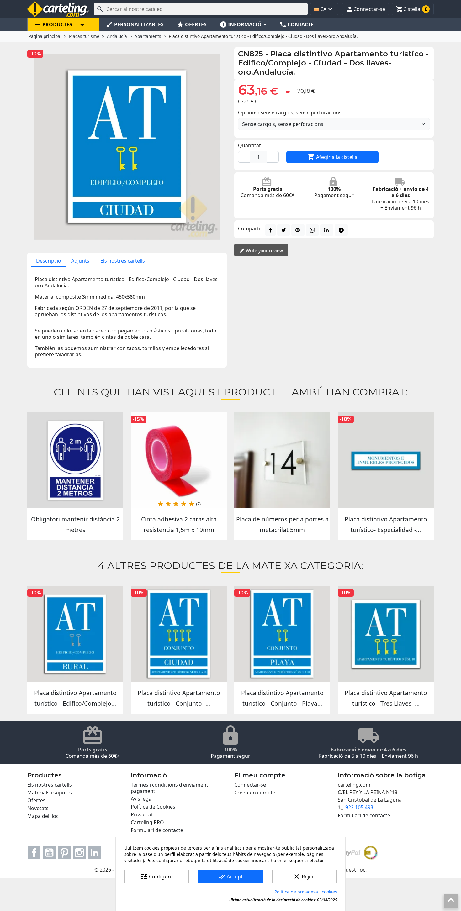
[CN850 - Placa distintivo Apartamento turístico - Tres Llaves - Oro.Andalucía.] (386, 634)
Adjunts (80, 260)
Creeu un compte (254, 792)
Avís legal (142, 798)
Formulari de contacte (157, 830)
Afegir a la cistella (332, 157)
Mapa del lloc (43, 816)
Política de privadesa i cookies (305, 892)
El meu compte (259, 775)
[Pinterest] (298, 230)
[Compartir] (270, 230)
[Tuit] (283, 230)
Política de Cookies (153, 806)
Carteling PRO (147, 822)
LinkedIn (94, 852)
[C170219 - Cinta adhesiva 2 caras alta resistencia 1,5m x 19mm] (179, 460)
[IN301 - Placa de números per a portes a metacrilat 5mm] (282, 460)
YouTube (49, 852)
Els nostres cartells (122, 260)
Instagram (79, 852)
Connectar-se (250, 784)
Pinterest (64, 852)
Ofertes (36, 800)
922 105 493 (359, 807)
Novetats (38, 808)
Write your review (264, 251)
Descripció (48, 260)
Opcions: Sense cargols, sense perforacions (290, 112)
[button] (365, 9)
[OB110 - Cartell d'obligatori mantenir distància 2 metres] (75, 460)
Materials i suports (49, 792)
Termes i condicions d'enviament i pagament (171, 787)
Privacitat (142, 814)
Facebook (34, 852)
